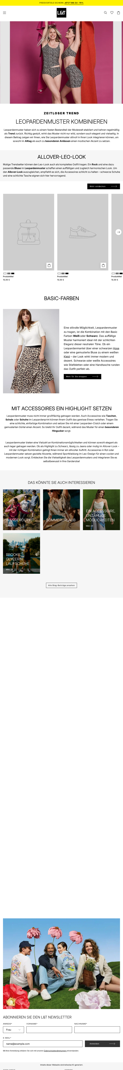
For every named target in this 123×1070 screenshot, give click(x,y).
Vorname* (32, 1024)
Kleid (67, 356)
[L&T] (61, 13)
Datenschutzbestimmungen (55, 1051)
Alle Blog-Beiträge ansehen (61, 585)
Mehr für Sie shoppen (76, 376)
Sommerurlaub (60, 520)
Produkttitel (8, 277)
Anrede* (7, 1024)
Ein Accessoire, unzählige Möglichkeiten (100, 515)
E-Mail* (7, 1038)
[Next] (119, 232)
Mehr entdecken (98, 186)
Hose (116, 348)
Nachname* (80, 1024)
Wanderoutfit (20, 520)
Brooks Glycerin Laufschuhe (17, 559)
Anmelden (94, 1044)
